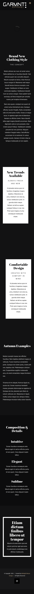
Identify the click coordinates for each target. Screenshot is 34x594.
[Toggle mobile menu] (30, 3)
